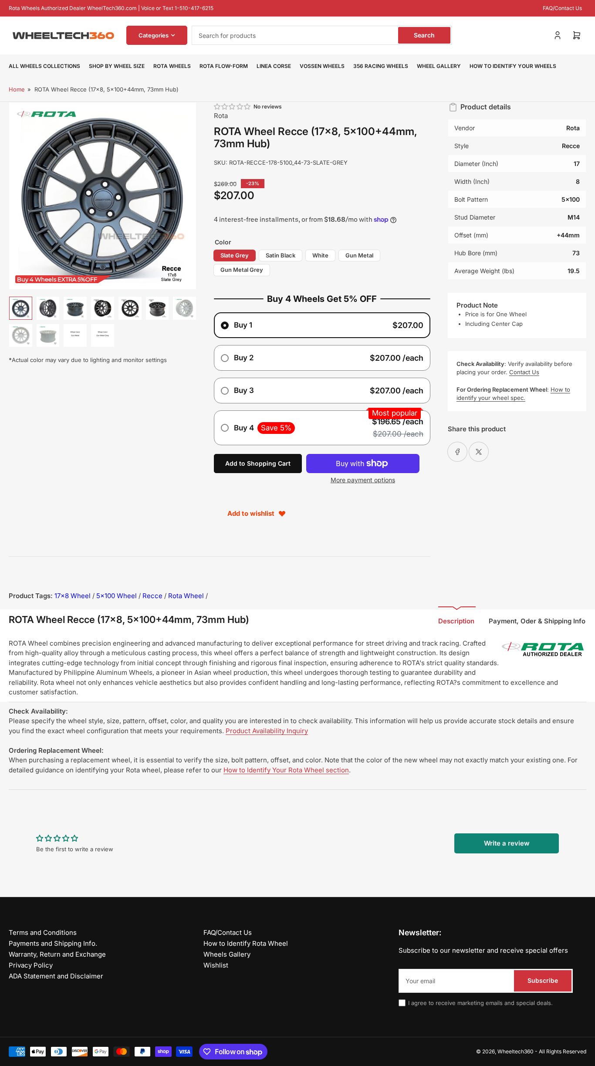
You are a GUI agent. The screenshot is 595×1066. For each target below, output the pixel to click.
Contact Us (524, 372)
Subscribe (542, 980)
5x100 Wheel (116, 596)
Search (424, 35)
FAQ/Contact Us (562, 8)
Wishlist (215, 965)
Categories (154, 35)
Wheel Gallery (439, 66)
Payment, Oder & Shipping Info (537, 621)
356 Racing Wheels (380, 66)
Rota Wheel (186, 596)
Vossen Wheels (322, 66)
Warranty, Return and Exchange (57, 954)
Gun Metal (359, 255)
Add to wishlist (250, 513)
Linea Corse (274, 66)
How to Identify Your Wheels (513, 66)
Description (456, 621)
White (320, 255)
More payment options (363, 480)
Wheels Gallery (226, 954)
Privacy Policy (31, 965)
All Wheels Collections (44, 66)
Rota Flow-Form (223, 66)
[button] (232, 106)
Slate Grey (234, 255)
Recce (152, 596)
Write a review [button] (507, 843)
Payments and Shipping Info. (53, 943)
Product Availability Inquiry (267, 731)
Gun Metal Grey (241, 269)
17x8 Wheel (72, 596)
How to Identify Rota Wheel (245, 943)
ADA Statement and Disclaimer (56, 976)
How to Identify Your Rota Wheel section (286, 770)
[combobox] (322, 35)
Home (17, 89)
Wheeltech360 (515, 1051)
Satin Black (280, 255)
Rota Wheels (172, 66)
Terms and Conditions (43, 932)
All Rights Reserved (562, 1051)
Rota (221, 116)
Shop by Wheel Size (117, 66)
